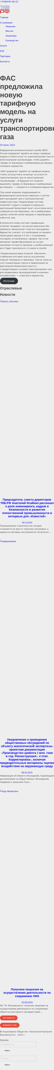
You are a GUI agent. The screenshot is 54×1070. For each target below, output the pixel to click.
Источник (9, 281)
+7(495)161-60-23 (9, 1)
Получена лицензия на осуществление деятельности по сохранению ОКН (27, 992)
